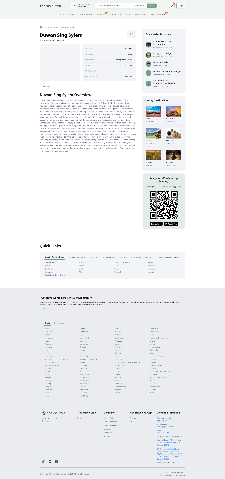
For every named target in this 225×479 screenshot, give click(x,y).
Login (180, 5)
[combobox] (114, 5)
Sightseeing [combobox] (138, 5)
